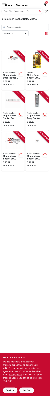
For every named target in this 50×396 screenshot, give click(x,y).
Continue (10, 390)
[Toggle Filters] (46, 33)
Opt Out (26, 390)
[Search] (41, 11)
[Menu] (4, 4)
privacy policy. (15, 375)
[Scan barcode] (46, 11)
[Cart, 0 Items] (44, 4)
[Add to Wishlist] (21, 74)
